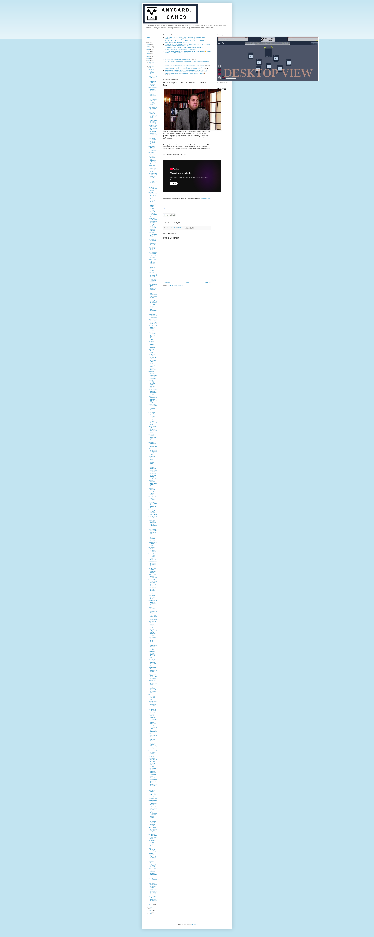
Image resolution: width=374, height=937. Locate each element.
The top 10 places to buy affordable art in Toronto (153, 274)
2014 (148, 58)
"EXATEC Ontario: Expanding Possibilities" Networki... (153, 856)
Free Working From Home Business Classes (152, 83)
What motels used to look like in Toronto (152, 268)
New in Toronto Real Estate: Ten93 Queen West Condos (153, 321)
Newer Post (167, 282)
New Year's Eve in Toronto (153, 256)
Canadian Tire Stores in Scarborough (153, 248)
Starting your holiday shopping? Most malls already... (152, 793)
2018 (148, 49)
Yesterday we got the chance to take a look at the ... (153, 429)
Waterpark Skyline (151, 372)
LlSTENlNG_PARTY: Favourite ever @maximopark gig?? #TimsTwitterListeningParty (187, 61)
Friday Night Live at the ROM (152, 597)
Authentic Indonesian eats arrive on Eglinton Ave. (153, 444)
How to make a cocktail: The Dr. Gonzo (153, 181)
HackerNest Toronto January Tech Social (153, 422)
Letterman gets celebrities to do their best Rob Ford (153, 302)
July (150, 913)
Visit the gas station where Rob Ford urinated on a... (153, 504)
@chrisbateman (205, 198)
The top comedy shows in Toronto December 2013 (153, 102)
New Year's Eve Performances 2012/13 (153, 808)
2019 (148, 47)
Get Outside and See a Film (153, 253)
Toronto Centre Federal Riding (152, 493)
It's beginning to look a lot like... (153, 78)
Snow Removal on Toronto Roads (153, 109)
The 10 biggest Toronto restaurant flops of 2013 (153, 512)
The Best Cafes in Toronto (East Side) (153, 122)
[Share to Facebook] (191, 228)
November (151, 66)
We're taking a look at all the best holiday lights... (153, 531)
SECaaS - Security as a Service (153, 189)
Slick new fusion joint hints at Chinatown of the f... (153, 127)
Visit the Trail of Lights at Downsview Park (153, 603)
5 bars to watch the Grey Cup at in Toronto (153, 760)
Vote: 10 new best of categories (152, 716)
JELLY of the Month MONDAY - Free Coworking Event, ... (152, 358)
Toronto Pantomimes (153, 845)
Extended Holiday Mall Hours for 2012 (153, 235)
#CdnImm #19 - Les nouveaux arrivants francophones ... (153, 872)
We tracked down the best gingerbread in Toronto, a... (153, 160)
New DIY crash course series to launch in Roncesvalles (153, 892)
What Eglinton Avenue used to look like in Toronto (153, 885)
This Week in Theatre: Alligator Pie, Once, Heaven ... (153, 745)
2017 (148, 51)
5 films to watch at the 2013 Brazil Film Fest (153, 564)
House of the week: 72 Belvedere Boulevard (152, 538)
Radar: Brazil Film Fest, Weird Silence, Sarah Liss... (153, 366)
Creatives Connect (151, 153)
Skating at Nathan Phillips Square (151, 72)
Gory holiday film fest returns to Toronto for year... (152, 654)
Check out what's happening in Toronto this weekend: (153, 863)
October (151, 905)
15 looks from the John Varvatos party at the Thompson (152, 771)
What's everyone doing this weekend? (153, 89)
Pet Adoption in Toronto (153, 841)
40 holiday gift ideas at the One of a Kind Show (153, 134)
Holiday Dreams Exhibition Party (153, 544)
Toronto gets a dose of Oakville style (153, 576)
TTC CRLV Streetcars (152, 489)
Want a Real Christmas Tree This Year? (152, 697)
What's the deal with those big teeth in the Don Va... (153, 175)
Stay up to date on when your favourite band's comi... (153, 830)
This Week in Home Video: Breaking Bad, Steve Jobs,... (153, 582)
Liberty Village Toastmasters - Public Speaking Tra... (153, 407)
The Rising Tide (153, 185)
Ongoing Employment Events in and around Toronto (153, 814)
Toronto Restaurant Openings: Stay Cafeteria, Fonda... (152, 336)
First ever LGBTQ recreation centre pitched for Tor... (152, 384)
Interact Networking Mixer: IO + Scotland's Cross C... (152, 822)
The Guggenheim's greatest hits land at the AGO (153, 451)
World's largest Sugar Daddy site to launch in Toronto (153, 220)
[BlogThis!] (187, 228)
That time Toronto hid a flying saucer (153, 778)
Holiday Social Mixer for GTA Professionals (153, 316)
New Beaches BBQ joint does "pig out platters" (153, 669)
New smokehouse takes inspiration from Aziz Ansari (153, 737)
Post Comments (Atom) (176, 285)
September (152, 907)
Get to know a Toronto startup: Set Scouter (152, 570)
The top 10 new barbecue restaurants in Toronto (153, 392)
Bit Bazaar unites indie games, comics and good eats (152, 344)
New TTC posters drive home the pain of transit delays (153, 399)
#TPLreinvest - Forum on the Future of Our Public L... (153, 836)
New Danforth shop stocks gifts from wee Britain (153, 682)
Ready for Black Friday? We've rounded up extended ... (153, 287)
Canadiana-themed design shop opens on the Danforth (153, 468)
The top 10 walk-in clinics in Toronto (153, 752)
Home (187, 282)
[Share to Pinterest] (193, 228)
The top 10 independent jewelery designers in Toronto (153, 646)
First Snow (151, 756)
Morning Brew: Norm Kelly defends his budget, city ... (153, 476)
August (151, 910)
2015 (148, 56)
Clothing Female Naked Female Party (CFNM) (153, 802)
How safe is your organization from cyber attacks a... (153, 261)
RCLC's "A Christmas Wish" (152, 351)
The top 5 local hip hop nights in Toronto (152, 206)
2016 (148, 53)
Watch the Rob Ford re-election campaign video (152, 624)
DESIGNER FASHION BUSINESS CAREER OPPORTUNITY (153, 523)
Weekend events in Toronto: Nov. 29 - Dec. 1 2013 (153, 115)
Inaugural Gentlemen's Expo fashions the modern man (153, 728)
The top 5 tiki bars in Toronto (152, 765)
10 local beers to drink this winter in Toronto (153, 328)
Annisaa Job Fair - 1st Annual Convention (152, 148)
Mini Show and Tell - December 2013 (152, 639)
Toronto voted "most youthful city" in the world (153, 676)
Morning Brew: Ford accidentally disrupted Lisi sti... (153, 899)
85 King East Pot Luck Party (153, 517)
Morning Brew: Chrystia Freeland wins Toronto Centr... (153, 590)
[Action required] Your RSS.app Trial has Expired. (178, 59)
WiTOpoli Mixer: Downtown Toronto (153, 280)
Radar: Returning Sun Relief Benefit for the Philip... (153, 610)
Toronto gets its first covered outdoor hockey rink (153, 721)
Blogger (194, 924)
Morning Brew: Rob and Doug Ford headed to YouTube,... (152, 227)
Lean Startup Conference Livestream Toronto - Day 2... (153, 141)
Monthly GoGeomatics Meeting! (153, 880)
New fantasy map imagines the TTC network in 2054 (153, 294)
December (151, 62)
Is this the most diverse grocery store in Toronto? (153, 783)
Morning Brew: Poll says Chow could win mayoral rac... (152, 689)
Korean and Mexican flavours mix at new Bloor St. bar (153, 168)
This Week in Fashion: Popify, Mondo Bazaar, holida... (152, 460)
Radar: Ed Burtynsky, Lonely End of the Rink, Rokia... (153, 483)
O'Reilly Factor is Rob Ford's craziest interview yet (153, 617)
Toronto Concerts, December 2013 (152, 199)
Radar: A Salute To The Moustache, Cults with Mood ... (153, 704)
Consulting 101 (153, 798)
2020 (148, 44)
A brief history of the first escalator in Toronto (153, 95)
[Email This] (186, 228)
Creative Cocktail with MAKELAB (153, 194)
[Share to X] (189, 228)
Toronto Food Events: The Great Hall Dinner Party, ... (153, 213)
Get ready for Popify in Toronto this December (152, 549)
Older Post (207, 282)
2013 (148, 60)
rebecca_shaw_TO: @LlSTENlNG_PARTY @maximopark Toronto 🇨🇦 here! (184, 65)
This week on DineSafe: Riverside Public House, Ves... (153, 556)
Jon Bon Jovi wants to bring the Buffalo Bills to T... (152, 662)
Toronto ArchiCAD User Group (152, 849)
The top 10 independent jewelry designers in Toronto (153, 632)
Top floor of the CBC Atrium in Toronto (152, 711)
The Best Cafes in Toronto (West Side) (153, 377)
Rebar (150, 788)
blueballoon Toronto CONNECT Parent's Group (152, 437)
